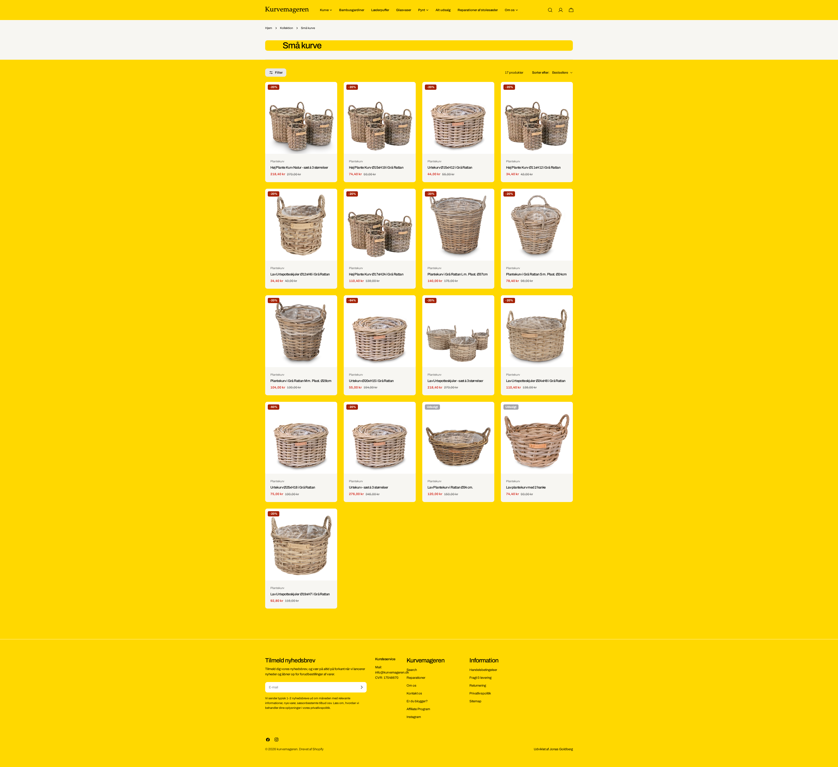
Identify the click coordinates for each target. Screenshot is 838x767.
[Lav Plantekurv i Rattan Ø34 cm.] (458, 438)
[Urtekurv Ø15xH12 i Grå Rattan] (458, 118)
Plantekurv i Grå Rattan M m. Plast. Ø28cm (300, 381)
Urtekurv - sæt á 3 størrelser (368, 487)
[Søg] (550, 10)
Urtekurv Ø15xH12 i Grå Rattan (450, 167)
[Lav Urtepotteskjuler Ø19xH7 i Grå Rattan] (301, 544)
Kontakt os (414, 693)
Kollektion (286, 28)
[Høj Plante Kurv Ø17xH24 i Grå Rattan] (380, 225)
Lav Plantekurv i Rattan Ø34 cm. (450, 487)
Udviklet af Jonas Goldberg (553, 749)
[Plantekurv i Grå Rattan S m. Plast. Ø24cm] (537, 225)
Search (412, 670)
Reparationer (416, 677)
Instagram (414, 717)
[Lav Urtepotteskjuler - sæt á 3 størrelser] (458, 331)
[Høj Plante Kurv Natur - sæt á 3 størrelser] (301, 118)
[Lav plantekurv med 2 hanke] (537, 438)
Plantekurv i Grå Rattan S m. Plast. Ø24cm (536, 274)
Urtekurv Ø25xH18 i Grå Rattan (292, 487)
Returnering (477, 685)
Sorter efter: (541, 72)
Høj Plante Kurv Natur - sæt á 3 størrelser (299, 167)
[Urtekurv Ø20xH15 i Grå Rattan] (380, 331)
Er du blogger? (417, 701)
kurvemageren (287, 749)
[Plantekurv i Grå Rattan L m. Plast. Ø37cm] (458, 225)
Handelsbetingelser (483, 670)
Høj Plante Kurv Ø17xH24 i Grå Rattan (376, 274)
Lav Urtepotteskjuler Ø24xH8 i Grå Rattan (535, 381)
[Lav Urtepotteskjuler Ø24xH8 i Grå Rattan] (537, 331)
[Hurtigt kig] (331, 91)
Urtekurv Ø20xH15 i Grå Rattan (371, 381)
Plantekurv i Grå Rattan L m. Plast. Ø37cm (458, 274)
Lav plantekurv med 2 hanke (526, 487)
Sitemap (475, 701)
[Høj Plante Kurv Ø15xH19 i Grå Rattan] (380, 118)
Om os (411, 685)
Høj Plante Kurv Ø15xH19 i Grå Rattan (376, 167)
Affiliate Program (418, 709)
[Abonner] (361, 687)
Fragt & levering (480, 677)
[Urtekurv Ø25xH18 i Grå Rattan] (301, 438)
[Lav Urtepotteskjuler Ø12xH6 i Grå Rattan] (301, 225)
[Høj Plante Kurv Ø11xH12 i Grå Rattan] (537, 118)
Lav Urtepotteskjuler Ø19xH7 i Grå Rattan (300, 594)
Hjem (268, 28)
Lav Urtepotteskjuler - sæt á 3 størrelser (455, 381)
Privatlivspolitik (480, 693)
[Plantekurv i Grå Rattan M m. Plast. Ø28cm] (301, 331)
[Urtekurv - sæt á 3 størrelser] (380, 438)
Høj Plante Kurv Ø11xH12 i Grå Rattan (533, 167)
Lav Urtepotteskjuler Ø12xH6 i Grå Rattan (300, 274)
